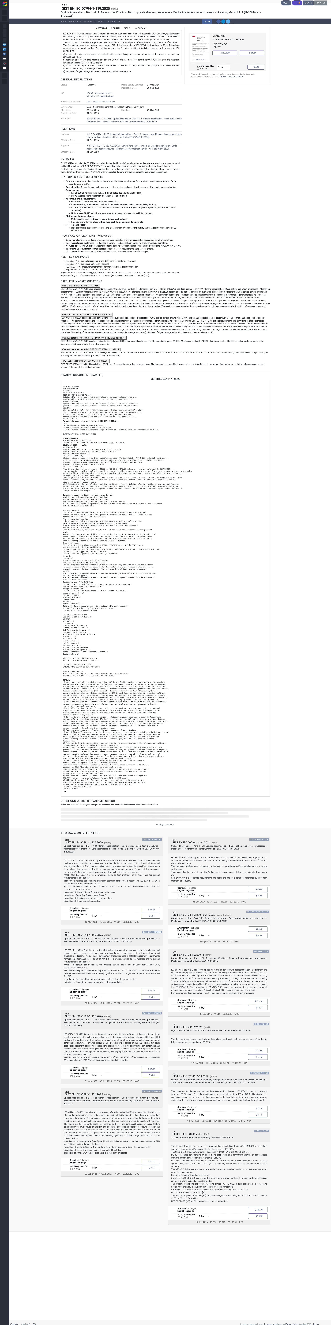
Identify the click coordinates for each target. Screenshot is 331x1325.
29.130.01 (232, 1222)
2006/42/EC (230, 1121)
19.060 (101, 21)
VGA (249, 1121)
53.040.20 (236, 1063)
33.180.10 (111, 21)
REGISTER (320, 3)
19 (218, 77)
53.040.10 (224, 1063)
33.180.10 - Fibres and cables (100, 96)
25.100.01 (206, 1121)
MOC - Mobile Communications (101, 101)
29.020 (222, 1222)
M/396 (242, 1121)
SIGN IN (308, 3)
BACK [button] (63, 21)
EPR (241, 1222)
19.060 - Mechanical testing (99, 93)
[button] (207, 21)
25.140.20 (218, 1121)
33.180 (232, 77)
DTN (245, 1063)
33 (227, 77)
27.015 (213, 1222)
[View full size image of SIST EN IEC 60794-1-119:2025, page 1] (200, 48)
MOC (120, 21)
